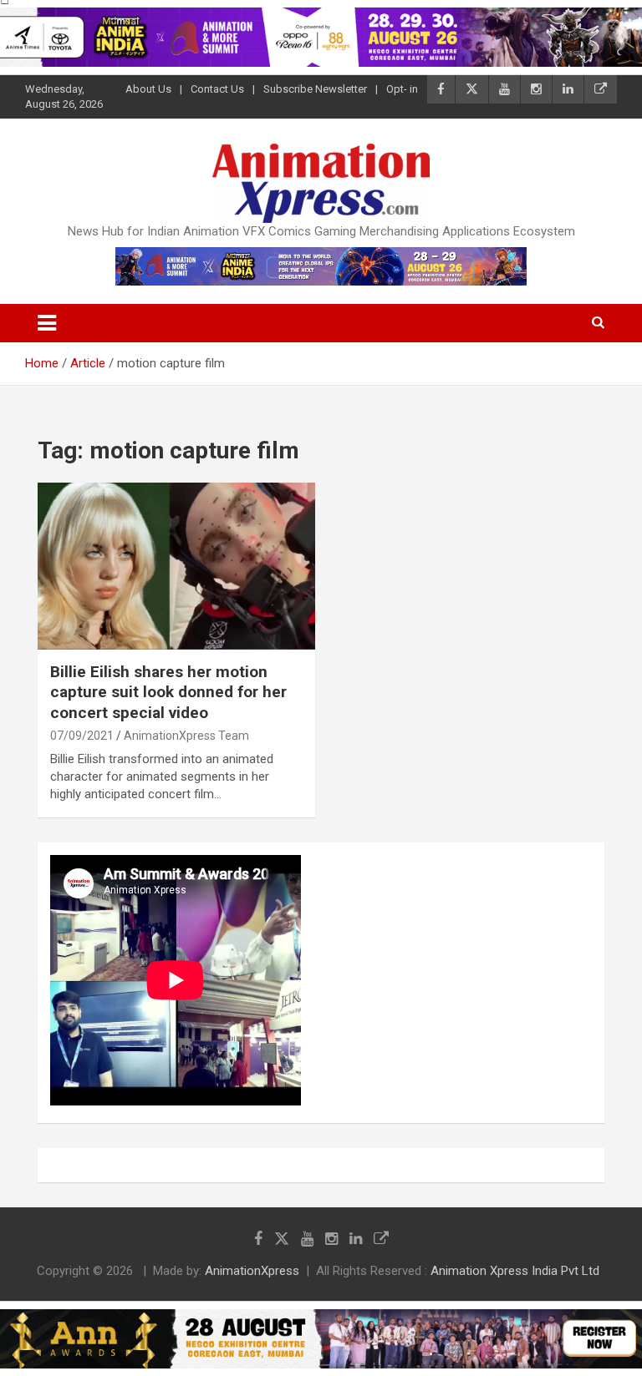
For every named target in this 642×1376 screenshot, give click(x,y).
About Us (148, 89)
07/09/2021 (82, 735)
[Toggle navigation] (47, 323)
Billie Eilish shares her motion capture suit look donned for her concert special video (168, 692)
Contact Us (217, 89)
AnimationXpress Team (186, 735)
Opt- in (402, 89)
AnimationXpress (252, 1270)
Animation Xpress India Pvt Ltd (515, 1270)
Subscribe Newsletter (315, 89)
